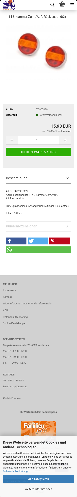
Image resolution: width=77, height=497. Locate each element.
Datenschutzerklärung (15, 471)
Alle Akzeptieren (38, 479)
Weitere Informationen (38, 489)
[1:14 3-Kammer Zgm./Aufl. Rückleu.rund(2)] (38, 52)
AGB (5, 310)
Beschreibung (16, 178)
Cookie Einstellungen (14, 323)
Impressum (9, 290)
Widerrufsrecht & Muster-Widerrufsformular (27, 303)
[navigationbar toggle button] (72, 5)
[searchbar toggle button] (52, 5)
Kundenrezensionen (21, 226)
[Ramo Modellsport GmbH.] (7, 5)
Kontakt (7, 296)
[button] (12, 140)
